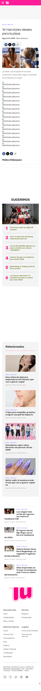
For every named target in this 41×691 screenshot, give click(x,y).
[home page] (7, 2)
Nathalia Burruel (22, 453)
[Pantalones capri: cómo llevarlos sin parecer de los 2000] (20, 431)
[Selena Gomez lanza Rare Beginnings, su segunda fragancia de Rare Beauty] (9, 548)
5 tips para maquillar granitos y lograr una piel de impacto (20, 413)
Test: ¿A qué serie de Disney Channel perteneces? (21, 238)
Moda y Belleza (7, 24)
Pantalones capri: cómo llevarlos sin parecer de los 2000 (18, 447)
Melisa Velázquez (22, 38)
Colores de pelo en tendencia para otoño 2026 (22, 258)
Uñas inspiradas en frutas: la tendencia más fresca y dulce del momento (20, 571)
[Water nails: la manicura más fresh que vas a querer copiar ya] (20, 466)
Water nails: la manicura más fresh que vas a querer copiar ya (20, 482)
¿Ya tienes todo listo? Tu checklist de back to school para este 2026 (21, 278)
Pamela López (21, 385)
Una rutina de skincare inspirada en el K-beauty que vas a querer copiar (19, 379)
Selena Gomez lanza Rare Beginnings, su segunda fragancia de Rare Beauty (20, 552)
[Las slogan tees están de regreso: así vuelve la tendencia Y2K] (9, 511)
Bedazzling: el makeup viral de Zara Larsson (22, 267)
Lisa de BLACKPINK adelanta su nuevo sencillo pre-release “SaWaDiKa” (22, 248)
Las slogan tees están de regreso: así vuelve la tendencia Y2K (19, 515)
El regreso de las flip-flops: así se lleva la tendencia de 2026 (19, 534)
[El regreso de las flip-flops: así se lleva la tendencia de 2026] (9, 530)
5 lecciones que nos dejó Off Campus (21, 228)
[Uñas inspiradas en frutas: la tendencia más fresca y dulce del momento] (9, 567)
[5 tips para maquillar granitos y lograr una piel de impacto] (20, 398)
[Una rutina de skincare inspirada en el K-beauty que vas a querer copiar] (20, 363)
